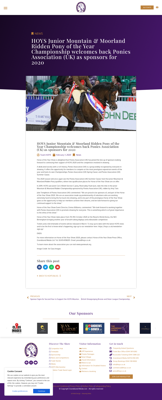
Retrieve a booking (88, 371)
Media (53, 364)
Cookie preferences (20, 391)
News (39, 33)
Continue (41, 391)
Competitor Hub (57, 348)
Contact (84, 368)
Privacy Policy (75, 386)
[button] (39, 267)
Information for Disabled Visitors (93, 366)
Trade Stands (56, 361)
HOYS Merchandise (58, 367)
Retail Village (86, 357)
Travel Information (88, 360)
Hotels (84, 348)
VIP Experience (87, 351)
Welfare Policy (87, 386)
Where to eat (86, 363)
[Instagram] (31, 363)
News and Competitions (60, 358)
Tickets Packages (87, 354)
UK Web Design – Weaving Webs (81, 393)
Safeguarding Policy (103, 386)
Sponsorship (55, 355)
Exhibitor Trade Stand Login (61, 370)
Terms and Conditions (59, 386)
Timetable (54, 352)
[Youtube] (36, 363)
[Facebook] (27, 363)
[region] (28, 382)
